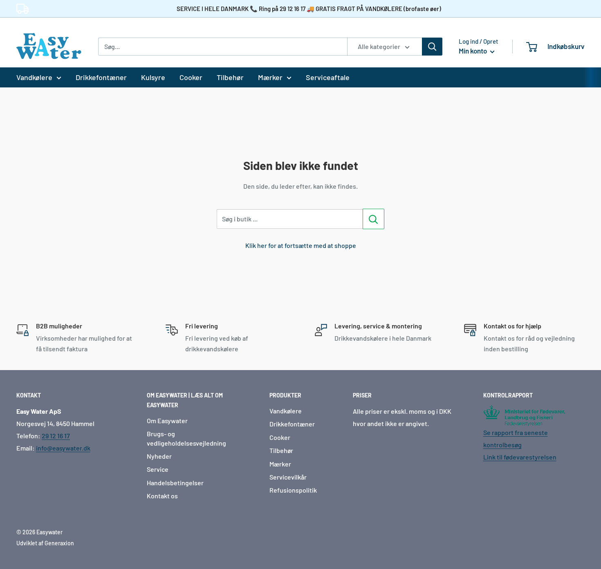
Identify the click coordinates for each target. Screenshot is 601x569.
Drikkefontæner (101, 77)
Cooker (190, 77)
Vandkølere (34, 77)
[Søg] (432, 47)
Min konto (473, 51)
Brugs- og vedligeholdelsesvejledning (186, 438)
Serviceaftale (328, 77)
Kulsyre (153, 77)
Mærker (270, 77)
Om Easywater (167, 420)
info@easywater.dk (63, 448)
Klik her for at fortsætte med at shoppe (300, 245)
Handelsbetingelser (175, 482)
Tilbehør (230, 77)
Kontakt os (162, 496)
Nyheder (159, 456)
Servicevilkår (288, 477)
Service (157, 469)
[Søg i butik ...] (373, 219)
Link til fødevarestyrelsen (519, 457)
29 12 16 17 (56, 436)
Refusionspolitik (293, 490)
